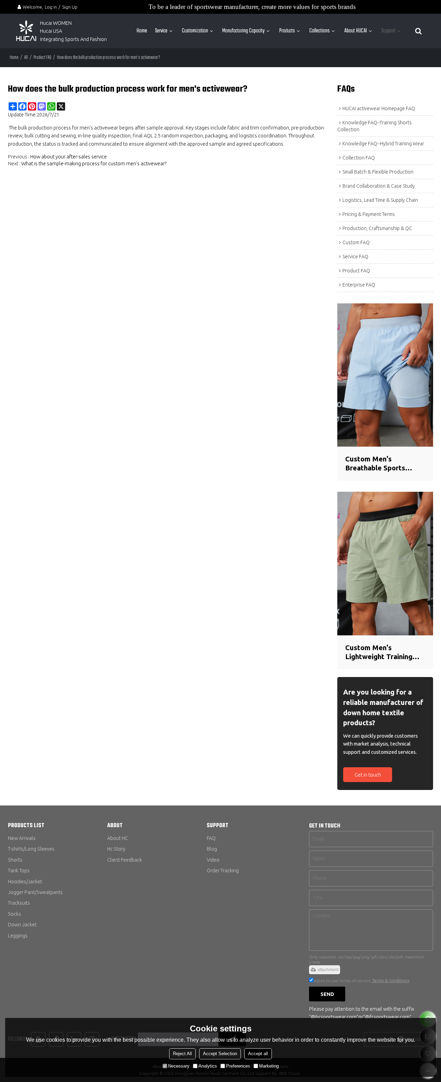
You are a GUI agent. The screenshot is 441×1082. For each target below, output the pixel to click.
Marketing (269, 1066)
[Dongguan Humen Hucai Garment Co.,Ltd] (26, 31)
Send (327, 994)
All (26, 58)
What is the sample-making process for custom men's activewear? (94, 163)
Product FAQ (42, 58)
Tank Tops (19, 870)
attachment (328, 969)
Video (213, 860)
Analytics (207, 1066)
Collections (319, 30)
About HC (117, 838)
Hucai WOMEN (56, 23)
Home (141, 30)
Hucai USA (51, 31)
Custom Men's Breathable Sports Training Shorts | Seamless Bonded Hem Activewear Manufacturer (382, 464)
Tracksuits (19, 903)
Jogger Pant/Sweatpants (35, 892)
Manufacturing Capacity (243, 30)
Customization (195, 30)
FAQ (211, 838)
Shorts (15, 860)
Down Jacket (22, 924)
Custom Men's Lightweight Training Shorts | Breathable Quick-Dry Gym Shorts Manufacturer (381, 653)
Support (388, 30)
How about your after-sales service (68, 156)
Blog (212, 849)
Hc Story (116, 849)
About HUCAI (355, 30)
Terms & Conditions (390, 980)
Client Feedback (124, 860)
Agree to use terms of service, (361, 980)
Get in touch (368, 775)
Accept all (258, 1053)
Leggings (18, 935)
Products (287, 30)
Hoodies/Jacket (25, 881)
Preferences (238, 1066)
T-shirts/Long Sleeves (31, 849)
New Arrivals (21, 838)
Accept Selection (220, 1053)
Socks (14, 914)
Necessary (178, 1066)
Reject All (182, 1053)
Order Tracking (223, 870)
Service (161, 30)
